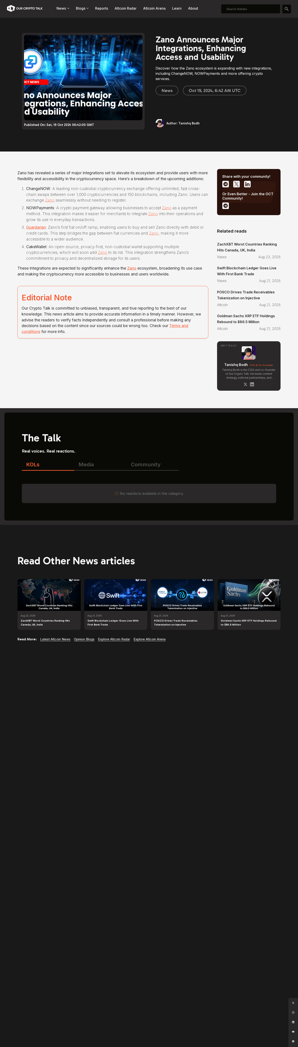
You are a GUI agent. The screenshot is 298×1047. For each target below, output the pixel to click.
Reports (101, 8)
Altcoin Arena (154, 8)
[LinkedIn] (252, 384)
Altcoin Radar (126, 8)
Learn (177, 8)
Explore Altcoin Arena (150, 639)
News (167, 90)
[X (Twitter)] (245, 384)
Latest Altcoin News (55, 639)
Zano (50, 200)
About (193, 8)
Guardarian (36, 227)
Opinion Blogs (84, 639)
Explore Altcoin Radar (114, 639)
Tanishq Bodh (236, 364)
